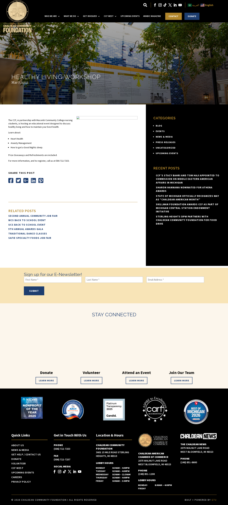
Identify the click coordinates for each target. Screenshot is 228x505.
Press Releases (166, 142)
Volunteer (18, 463)
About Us (17, 445)
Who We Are (51, 16)
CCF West (108, 16)
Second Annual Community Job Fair (33, 215)
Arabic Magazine (152, 16)
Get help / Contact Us (26, 454)
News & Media (164, 136)
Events (160, 131)
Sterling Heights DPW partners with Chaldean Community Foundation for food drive (186, 220)
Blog (159, 125)
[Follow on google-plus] (25, 180)
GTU (214, 499)
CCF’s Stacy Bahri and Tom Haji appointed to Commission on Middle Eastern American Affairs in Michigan (187, 179)
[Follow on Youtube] (180, 5)
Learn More (46, 380)
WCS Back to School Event (27, 220)
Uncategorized (166, 147)
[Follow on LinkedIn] (175, 5)
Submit (34, 290)
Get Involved (90, 16)
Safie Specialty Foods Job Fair (29, 237)
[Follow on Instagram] (160, 5)
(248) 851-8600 (188, 462)
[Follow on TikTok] (165, 5)
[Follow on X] (170, 5)
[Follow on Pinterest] (40, 180)
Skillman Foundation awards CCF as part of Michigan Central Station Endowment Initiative (187, 208)
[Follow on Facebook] (155, 5)
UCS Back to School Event (27, 224)
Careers (16, 477)
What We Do (70, 16)
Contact (173, 16)
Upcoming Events (130, 16)
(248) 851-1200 (146, 474)
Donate (192, 16)
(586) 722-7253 (62, 448)
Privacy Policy (21, 481)
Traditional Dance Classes (27, 233)
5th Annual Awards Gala (25, 229)
